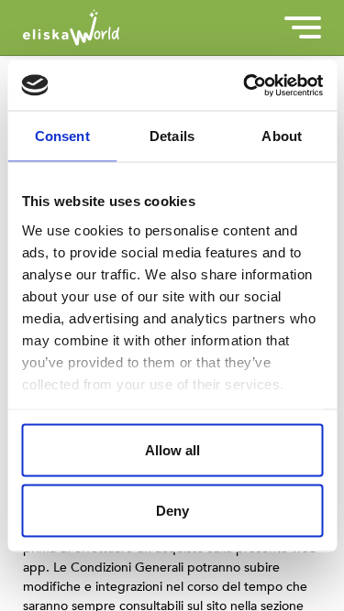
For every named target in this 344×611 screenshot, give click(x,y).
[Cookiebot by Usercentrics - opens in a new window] (245, 85)
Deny (172, 510)
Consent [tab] (62, 136)
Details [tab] (172, 136)
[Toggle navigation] (302, 27)
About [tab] (281, 136)
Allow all (172, 450)
